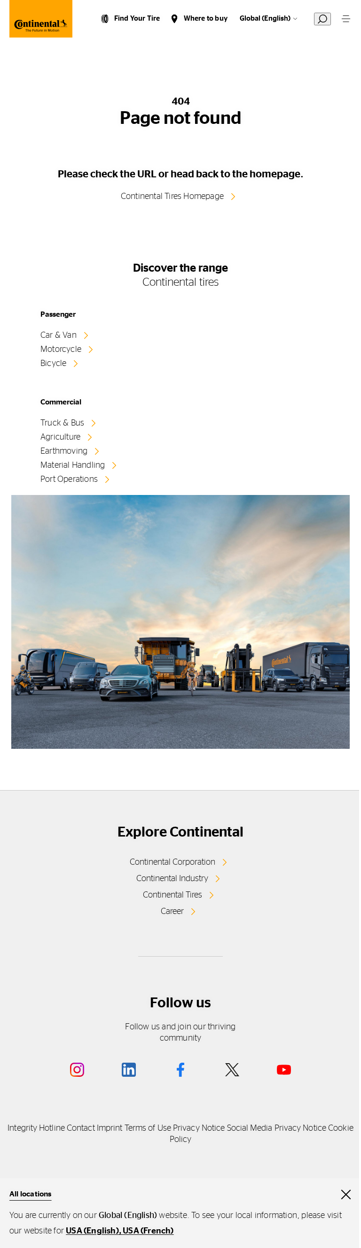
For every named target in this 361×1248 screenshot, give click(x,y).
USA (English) (92, 1231)
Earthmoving (63, 451)
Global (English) (265, 18)
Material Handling (72, 465)
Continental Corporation (172, 862)
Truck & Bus (62, 423)
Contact (81, 1128)
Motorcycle (60, 349)
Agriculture (60, 437)
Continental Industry (172, 879)
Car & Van (58, 335)
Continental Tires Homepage (172, 196)
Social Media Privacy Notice (276, 1128)
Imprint (110, 1128)
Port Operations (69, 479)
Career (172, 911)
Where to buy (206, 18)
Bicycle (53, 363)
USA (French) (148, 1231)
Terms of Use (148, 1128)
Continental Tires (172, 895)
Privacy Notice (199, 1128)
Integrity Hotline (36, 1128)
